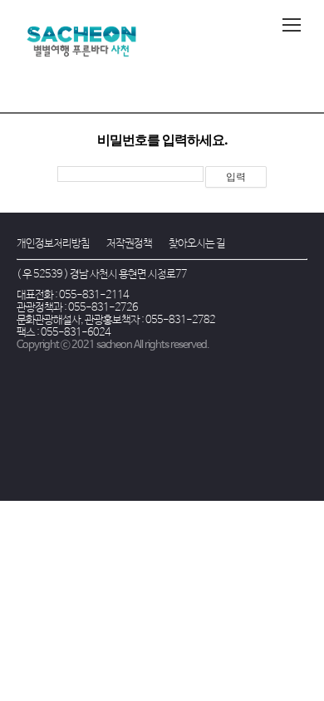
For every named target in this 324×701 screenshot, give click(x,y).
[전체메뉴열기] (291, 25)
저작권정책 (129, 244)
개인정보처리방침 (53, 244)
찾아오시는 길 (197, 244)
